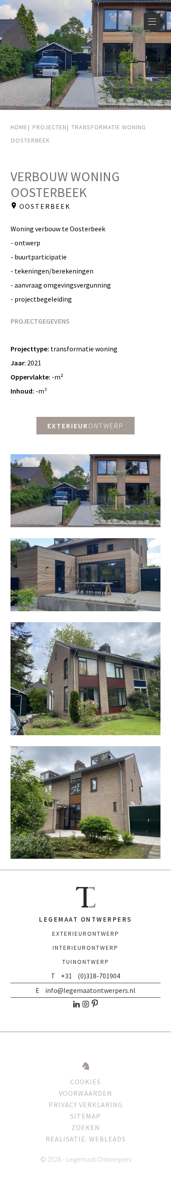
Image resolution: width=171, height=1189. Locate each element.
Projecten (49, 127)
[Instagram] (85, 1006)
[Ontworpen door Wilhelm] (85, 1070)
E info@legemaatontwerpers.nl (85, 990)
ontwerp (85, 425)
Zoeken (85, 1127)
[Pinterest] (95, 1006)
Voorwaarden (85, 1093)
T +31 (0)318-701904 (85, 975)
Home (19, 127)
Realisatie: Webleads (86, 1138)
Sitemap (85, 1116)
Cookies (85, 1081)
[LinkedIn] (76, 1006)
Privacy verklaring (86, 1104)
